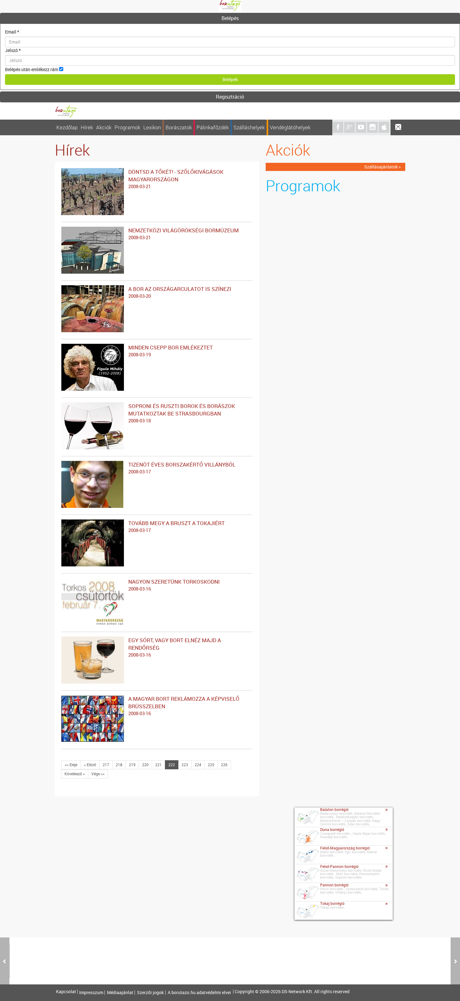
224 (198, 764)
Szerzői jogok (150, 992)
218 (119, 764)
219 (132, 764)
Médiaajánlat (120, 992)
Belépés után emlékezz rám (31, 69)
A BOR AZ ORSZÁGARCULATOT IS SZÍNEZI (179, 292)
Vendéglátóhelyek (290, 127)
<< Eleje (71, 764)
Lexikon (152, 127)
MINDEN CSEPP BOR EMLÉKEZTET (170, 351)
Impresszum (91, 992)
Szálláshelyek (249, 127)
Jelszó (13, 50)
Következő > (74, 773)
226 (224, 764)
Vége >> (98, 773)
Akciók (103, 127)
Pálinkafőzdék (213, 127)
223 (184, 764)
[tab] (230, 18)
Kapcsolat (66, 991)
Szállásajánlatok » (382, 167)
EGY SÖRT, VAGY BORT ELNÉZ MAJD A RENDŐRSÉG (174, 647)
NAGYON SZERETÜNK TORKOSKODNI (174, 585)
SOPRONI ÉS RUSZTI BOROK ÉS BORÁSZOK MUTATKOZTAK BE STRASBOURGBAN (181, 413)
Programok (127, 127)
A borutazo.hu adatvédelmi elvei (199, 992)
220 (145, 764)
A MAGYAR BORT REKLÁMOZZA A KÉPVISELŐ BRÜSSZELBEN (183, 705)
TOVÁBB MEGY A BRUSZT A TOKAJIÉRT (176, 526)
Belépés (230, 18)
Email (12, 32)
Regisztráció (230, 96)
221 (158, 764)
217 (106, 764)
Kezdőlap (67, 127)
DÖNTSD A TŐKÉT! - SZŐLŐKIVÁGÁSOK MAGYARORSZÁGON (175, 178)
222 (171, 764)
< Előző (90, 764)
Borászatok (179, 127)
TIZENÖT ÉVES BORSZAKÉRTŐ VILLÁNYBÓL (181, 468)
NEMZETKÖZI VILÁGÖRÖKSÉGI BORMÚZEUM (183, 233)
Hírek (87, 127)
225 (211, 764)
